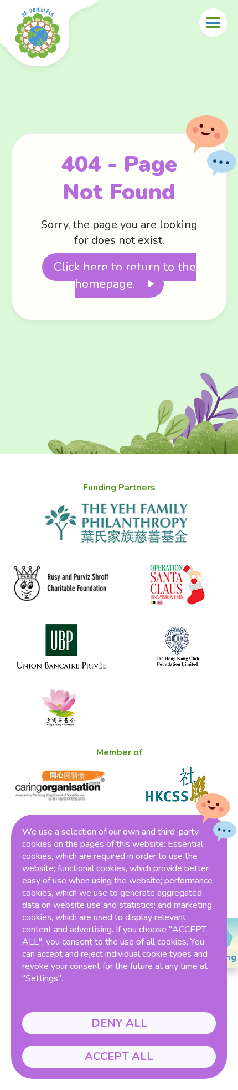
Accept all (119, 1056)
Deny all (119, 1023)
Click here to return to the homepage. (125, 275)
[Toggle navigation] (213, 22)
